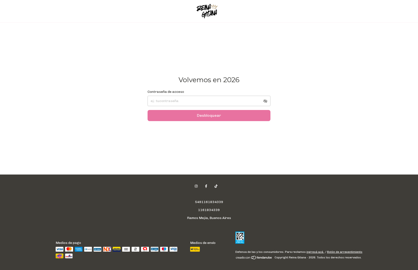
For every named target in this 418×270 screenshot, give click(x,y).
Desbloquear (209, 115)
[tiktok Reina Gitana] (216, 186)
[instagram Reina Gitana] (196, 186)
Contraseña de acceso (166, 92)
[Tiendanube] (254, 258)
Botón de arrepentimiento (344, 252)
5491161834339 (209, 202)
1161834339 (209, 210)
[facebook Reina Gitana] (206, 186)
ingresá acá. (315, 252)
